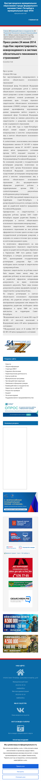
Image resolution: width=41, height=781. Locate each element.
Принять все (20, 766)
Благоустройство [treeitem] (11, 376)
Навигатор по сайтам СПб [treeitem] (13, 388)
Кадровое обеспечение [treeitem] (13, 371)
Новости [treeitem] (8, 364)
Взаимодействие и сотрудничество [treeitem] (17, 386)
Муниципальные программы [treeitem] (14, 378)
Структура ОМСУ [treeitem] (11, 369)
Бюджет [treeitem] (8, 393)
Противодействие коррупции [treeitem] (15, 381)
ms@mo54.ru (21, 688)
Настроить (20, 771)
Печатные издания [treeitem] (11, 395)
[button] (33, 19)
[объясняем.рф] (20, 598)
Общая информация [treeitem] (12, 366)
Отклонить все (20, 777)
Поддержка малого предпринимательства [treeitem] (19, 398)
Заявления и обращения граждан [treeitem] (16, 383)
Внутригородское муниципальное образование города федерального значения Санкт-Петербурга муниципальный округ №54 (20, 7)
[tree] (20, 381)
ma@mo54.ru (20, 697)
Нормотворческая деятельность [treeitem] (16, 374)
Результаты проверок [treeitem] (12, 390)
